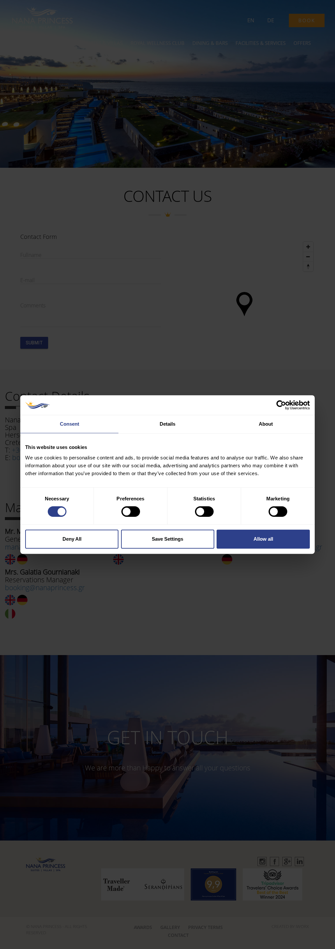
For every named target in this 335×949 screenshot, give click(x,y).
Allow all (263, 539)
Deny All (71, 539)
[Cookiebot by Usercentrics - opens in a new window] (281, 405)
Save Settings (167, 539)
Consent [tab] (69, 424)
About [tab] (266, 424)
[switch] (130, 511)
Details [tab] (167, 424)
